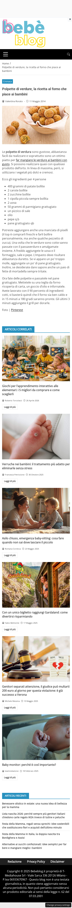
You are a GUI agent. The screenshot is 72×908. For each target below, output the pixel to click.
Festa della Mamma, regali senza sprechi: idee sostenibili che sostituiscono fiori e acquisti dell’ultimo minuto (35, 825)
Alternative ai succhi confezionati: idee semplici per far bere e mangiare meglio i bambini (34, 846)
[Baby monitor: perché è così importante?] (36, 737)
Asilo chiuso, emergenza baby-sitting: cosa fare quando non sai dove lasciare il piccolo (33, 540)
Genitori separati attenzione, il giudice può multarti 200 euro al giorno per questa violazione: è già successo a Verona (36, 691)
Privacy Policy (36, 861)
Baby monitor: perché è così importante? (29, 765)
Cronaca (7, 81)
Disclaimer (57, 861)
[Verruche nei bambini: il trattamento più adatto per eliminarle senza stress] (36, 436)
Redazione (14, 861)
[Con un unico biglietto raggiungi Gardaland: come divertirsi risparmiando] (36, 585)
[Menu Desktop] (5, 54)
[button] (68, 54)
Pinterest (17, 310)
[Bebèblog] (23, 33)
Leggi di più (10, 406)
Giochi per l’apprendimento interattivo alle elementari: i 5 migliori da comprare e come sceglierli (31, 390)
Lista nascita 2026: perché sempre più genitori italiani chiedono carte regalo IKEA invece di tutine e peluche (33, 815)
